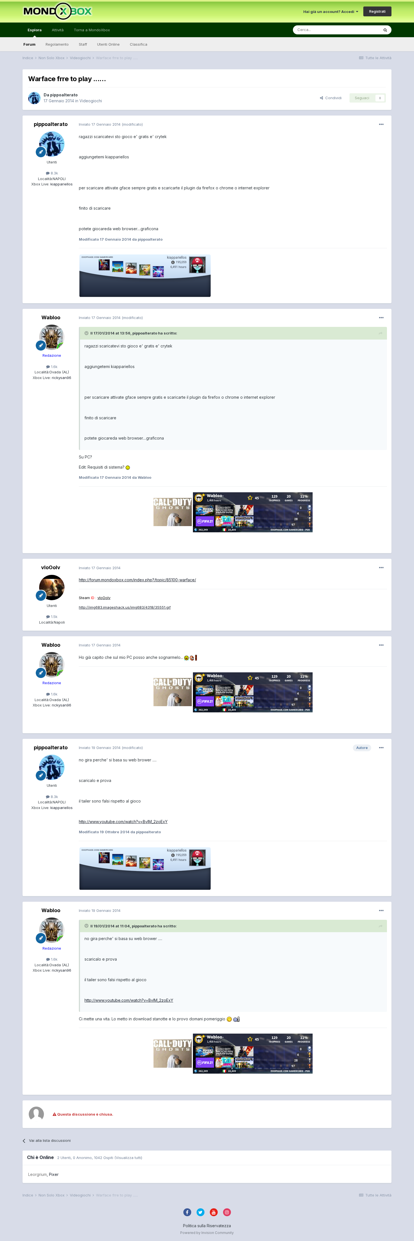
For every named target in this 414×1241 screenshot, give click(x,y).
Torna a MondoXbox (92, 30)
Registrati (377, 11)
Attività (58, 30)
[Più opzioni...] (381, 124)
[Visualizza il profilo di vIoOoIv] (51, 587)
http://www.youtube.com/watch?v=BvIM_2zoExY (123, 821)
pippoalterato (64, 94)
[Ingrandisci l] (128, 467)
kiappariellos (61, 184)
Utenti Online (108, 44)
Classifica (138, 44)
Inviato (100, 124)
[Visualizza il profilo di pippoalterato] (34, 98)
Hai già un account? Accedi (329, 11)
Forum (29, 44)
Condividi (332, 98)
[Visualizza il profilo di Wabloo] (51, 337)
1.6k (53, 366)
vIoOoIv (50, 567)
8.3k (54, 173)
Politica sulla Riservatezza (207, 1225)
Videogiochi (90, 100)
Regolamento (57, 44)
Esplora (35, 30)
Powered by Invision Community (207, 1233)
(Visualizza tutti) (128, 1157)
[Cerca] (385, 29)
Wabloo (50, 317)
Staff (83, 44)
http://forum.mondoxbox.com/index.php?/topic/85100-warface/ (137, 579)
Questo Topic (360, 30)
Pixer (54, 1174)
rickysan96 (61, 377)
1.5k (53, 616)
